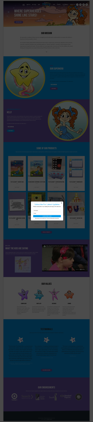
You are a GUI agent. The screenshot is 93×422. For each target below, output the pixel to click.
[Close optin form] (61, 203)
